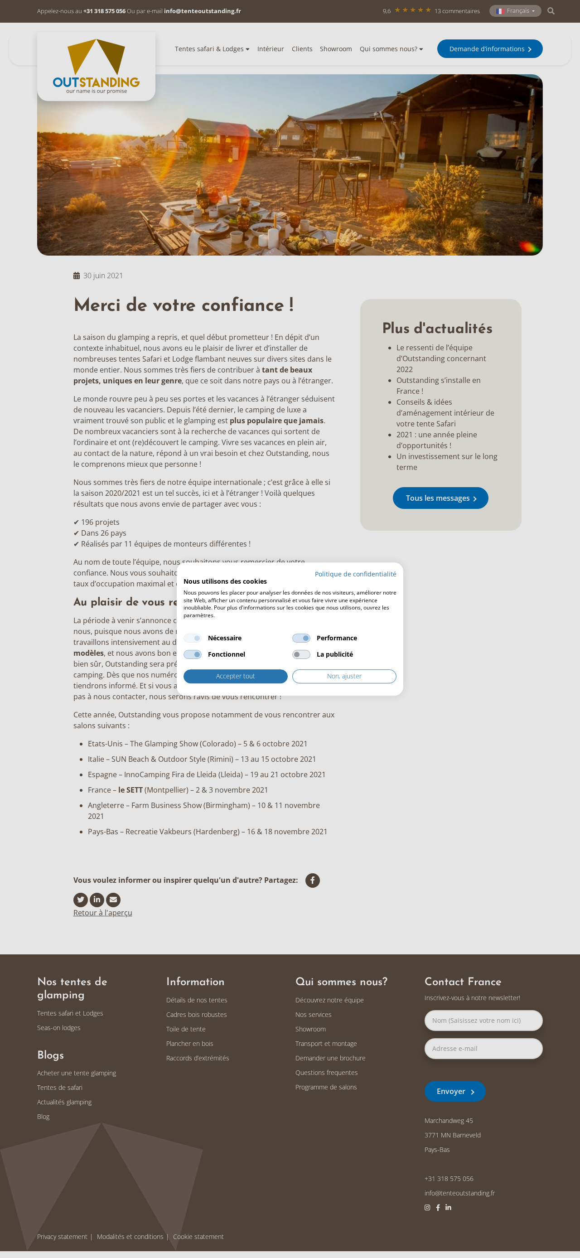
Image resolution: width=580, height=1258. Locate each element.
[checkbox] (193, 638)
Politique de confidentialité (355, 574)
